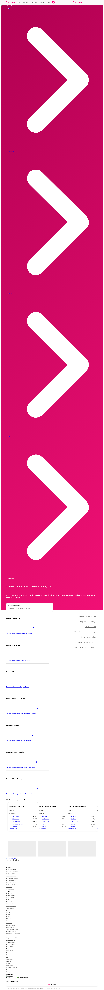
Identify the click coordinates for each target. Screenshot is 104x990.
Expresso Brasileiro (10, 925)
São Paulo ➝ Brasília (10, 884)
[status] (22, 849)
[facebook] (10, 860)
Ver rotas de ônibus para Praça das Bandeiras (19, 740)
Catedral (8, 912)
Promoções (25, 2)
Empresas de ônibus (10, 895)
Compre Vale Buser (10, 942)
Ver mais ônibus (13, 828)
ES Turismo (9, 923)
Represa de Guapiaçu (88, 622)
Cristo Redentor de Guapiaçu (85, 632)
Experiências (34, 2)
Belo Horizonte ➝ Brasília (12, 878)
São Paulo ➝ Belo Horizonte (12, 873)
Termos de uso (9, 959)
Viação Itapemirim (10, 908)
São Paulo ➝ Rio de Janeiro (12, 871)
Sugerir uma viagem (10, 940)
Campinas (14, 826)
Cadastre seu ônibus (10, 927)
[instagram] (7, 860)
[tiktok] (18, 860)
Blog (7, 957)
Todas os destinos (10, 889)
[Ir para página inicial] (11, 2)
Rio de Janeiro (15, 816)
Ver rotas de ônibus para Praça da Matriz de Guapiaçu (21, 794)
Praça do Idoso (90, 627)
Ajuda (48, 2)
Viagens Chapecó (10, 897)
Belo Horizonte (16, 821)
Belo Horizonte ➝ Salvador (12, 880)
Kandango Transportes (11, 906)
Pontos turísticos (9, 946)
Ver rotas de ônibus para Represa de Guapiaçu (19, 660)
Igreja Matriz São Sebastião (85, 642)
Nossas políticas (9, 961)
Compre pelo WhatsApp (11, 969)
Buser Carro (8, 893)
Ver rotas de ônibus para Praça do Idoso (17, 687)
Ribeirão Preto (15, 819)
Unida (7, 921)
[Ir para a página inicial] (11, 858)
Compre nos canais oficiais (12, 937)
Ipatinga (73, 826)
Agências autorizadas (10, 935)
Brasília (73, 824)
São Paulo (44, 816)
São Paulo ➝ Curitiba (11, 876)
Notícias (8, 954)
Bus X (7, 899)
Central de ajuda (9, 950)
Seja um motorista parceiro (12, 929)
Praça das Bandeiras (88, 637)
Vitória (43, 824)
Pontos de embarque (10, 944)
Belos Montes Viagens (11, 904)
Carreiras (8, 963)
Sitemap (8, 971)
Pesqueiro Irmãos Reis (87, 616)
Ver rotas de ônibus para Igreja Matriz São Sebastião (21, 767)
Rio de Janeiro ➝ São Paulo (12, 869)
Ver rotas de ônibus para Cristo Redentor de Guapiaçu (21, 713)
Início (18, 2)
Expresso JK (9, 901)
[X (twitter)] (13, 860)
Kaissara (8, 916)
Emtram (8, 910)
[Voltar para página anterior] (56, 2)
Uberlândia (44, 826)
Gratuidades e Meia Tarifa (12, 967)
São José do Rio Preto (17, 824)
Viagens (42, 2)
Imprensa (8, 952)
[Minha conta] (53, 2)
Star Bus (8, 914)
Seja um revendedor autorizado (13, 933)
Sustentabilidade (9, 965)
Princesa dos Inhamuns (11, 918)
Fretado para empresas (11, 931)
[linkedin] (16, 860)
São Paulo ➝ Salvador (11, 882)
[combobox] (29, 608)
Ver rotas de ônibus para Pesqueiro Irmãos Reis (19, 633)
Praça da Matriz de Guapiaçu (85, 647)
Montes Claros (74, 821)
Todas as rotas (9, 887)
